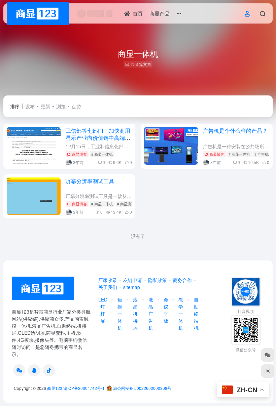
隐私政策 (157, 280)
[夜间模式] (267, 371)
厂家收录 (107, 280)
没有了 (138, 236)
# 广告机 (261, 154)
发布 (30, 106)
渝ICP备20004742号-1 (84, 388)
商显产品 (159, 13)
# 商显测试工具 (129, 203)
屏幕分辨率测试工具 (90, 181)
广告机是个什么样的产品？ (235, 130)
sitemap (131, 287)
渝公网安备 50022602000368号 (141, 388)
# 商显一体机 (102, 154)
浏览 (61, 106)
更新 (45, 106)
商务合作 (182, 280)
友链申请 (132, 280)
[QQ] (34, 370)
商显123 (54, 388)
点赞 (76, 106)
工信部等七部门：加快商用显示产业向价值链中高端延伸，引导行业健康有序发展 (98, 138)
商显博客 (79, 154)
